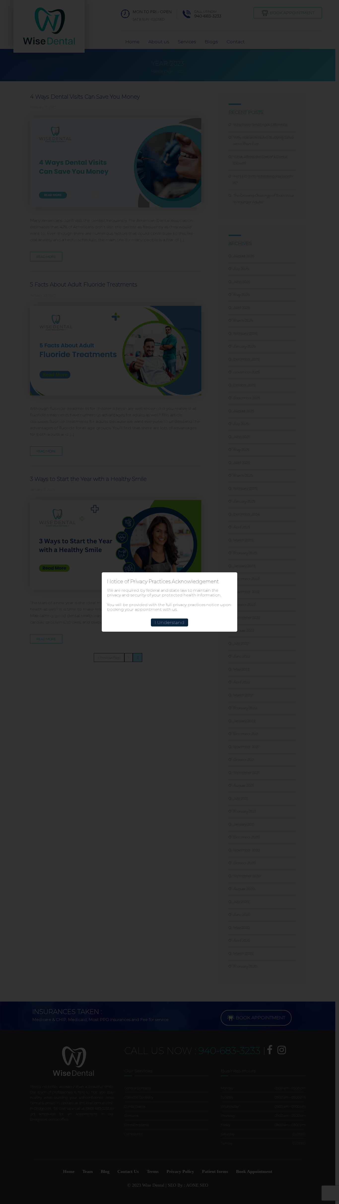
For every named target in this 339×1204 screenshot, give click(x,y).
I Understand (169, 622)
